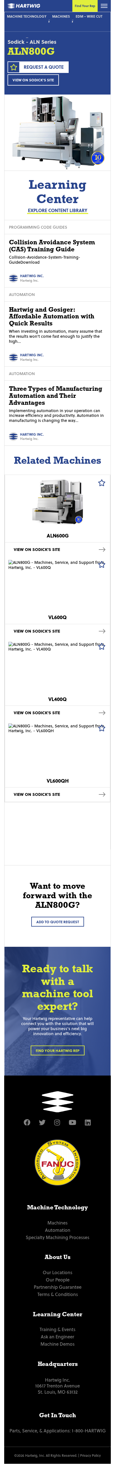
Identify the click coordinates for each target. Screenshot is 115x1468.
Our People (58, 1279)
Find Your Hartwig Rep (58, 1050)
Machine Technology (26, 16)
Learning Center (57, 1314)
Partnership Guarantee (58, 1286)
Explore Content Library (57, 210)
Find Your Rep (85, 5)
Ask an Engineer (57, 1336)
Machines (61, 16)
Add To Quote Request (57, 921)
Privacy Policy (90, 1455)
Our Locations (57, 1272)
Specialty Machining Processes (57, 1237)
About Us (57, 1257)
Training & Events (57, 1329)
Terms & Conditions (57, 1294)
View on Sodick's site (33, 79)
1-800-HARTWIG (89, 1430)
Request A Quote (44, 67)
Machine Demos (57, 1343)
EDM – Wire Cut (89, 16)
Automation (57, 1229)
